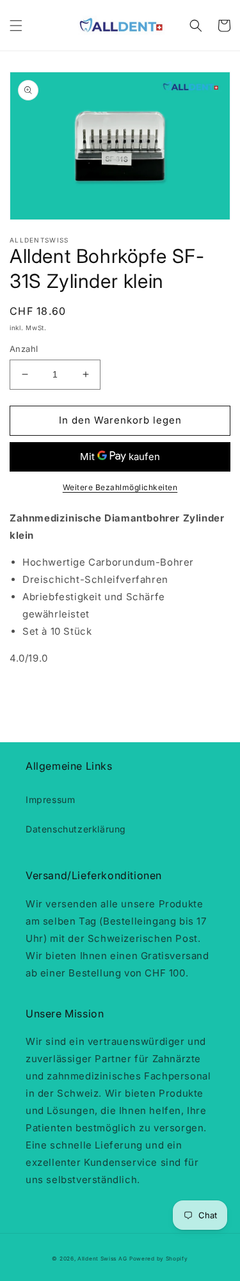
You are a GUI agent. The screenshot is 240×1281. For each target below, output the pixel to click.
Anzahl (24, 349)
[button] (16, 26)
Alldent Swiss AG (102, 1258)
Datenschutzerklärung (76, 829)
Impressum (50, 799)
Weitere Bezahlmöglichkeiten (120, 487)
